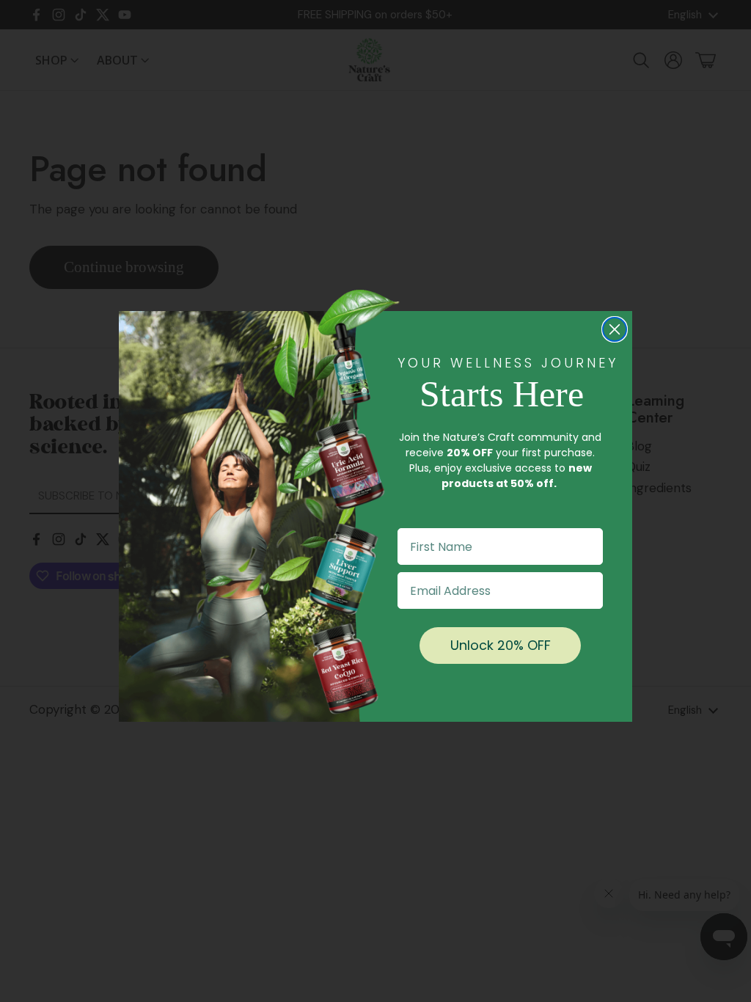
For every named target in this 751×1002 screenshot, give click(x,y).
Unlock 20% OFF (500, 645)
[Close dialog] (614, 329)
